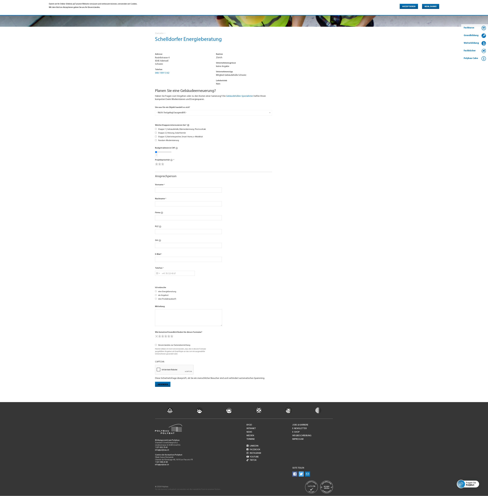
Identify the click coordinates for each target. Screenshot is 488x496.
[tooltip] (188, 125)
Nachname (160, 199)
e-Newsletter (299, 428)
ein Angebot (163, 295)
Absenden (163, 385)
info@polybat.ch (162, 465)
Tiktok (253, 460)
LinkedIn (252, 446)
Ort (157, 240)
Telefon (158, 268)
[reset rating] (156, 336)
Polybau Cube (471, 58)
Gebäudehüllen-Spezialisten (239, 96)
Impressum (297, 439)
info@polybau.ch (162, 450)
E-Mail (158, 254)
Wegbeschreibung (301, 436)
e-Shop (296, 432)
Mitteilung (160, 307)
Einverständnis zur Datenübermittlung (174, 345)
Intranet (251, 428)
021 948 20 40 (162, 462)
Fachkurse (469, 28)
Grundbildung (471, 35)
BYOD (249, 425)
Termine (251, 439)
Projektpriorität (163, 160)
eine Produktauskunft (167, 299)
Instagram (254, 453)
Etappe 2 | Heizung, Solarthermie (172, 133)
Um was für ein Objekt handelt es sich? (172, 107)
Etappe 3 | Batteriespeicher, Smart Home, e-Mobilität (180, 137)
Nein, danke (431, 7)
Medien (250, 436)
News (249, 432)
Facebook (253, 450)
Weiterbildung (471, 43)
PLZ (157, 226)
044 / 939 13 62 (162, 73)
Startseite (159, 33)
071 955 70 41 (162, 448)
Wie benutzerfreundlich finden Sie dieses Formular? (178, 332)
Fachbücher (470, 51)
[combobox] (157, 273)
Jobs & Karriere (300, 425)
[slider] (159, 164)
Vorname (159, 185)
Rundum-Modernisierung (168, 140)
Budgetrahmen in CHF (166, 148)
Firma (158, 213)
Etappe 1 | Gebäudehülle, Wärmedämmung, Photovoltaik (182, 129)
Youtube (253, 457)
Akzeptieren (408, 7)
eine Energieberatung (167, 292)
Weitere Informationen (60, 11)
